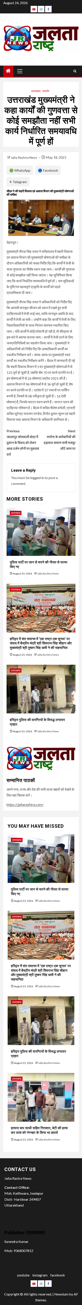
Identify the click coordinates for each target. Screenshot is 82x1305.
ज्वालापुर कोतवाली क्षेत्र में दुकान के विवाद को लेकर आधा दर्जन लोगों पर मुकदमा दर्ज (23, 443)
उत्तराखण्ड (35, 91)
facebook (57, 1275)
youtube (23, 1275)
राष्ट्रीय (45, 91)
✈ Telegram (18, 182)
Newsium (61, 1294)
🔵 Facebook (48, 170)
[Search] (75, 71)
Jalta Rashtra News (24, 157)
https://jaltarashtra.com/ (25, 804)
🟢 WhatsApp (19, 170)
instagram (39, 1275)
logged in (37, 478)
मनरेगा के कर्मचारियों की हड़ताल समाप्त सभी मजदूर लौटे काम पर (59, 440)
